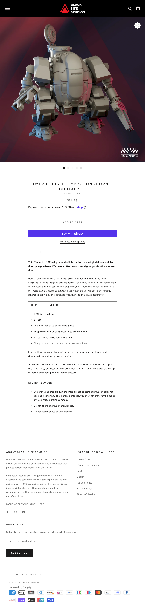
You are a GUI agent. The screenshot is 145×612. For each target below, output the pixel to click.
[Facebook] (7, 512)
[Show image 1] (64, 168)
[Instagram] (15, 512)
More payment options (72, 241)
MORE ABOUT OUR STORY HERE (25, 504)
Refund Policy (84, 482)
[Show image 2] (68, 168)
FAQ (79, 471)
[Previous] (57, 168)
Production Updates (88, 465)
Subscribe (19, 552)
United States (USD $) (23, 575)
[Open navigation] (7, 8)
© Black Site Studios (24, 582)
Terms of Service (86, 494)
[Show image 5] (81, 168)
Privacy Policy (84, 488)
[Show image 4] (77, 168)
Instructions (83, 459)
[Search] (130, 8)
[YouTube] (23, 512)
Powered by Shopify (20, 587)
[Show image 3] (72, 168)
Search (80, 477)
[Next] (87, 168)
